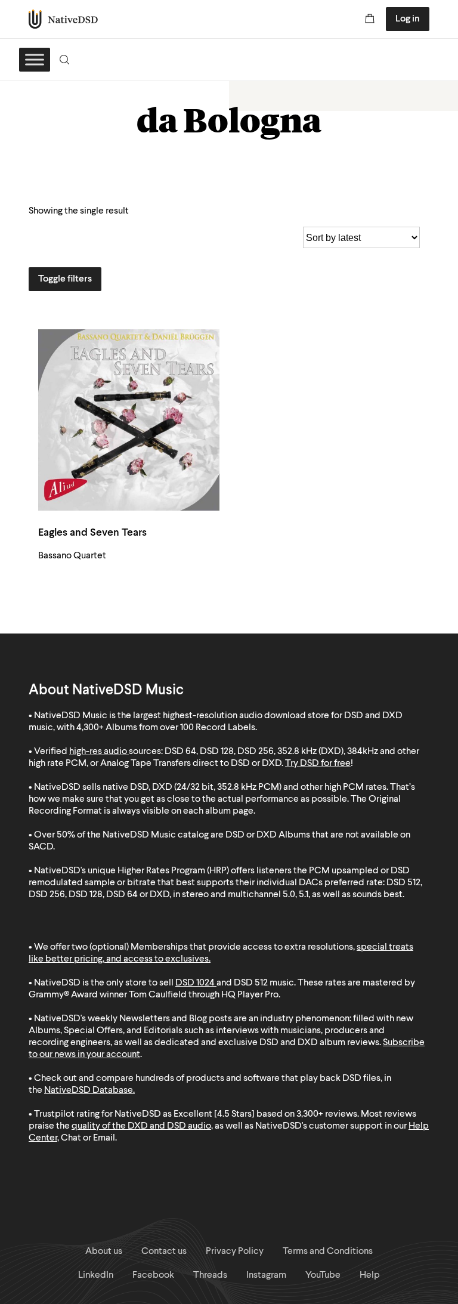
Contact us (164, 1251)
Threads (210, 1275)
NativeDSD (63, 19)
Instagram (266, 1275)
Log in (407, 19)
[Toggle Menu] (34, 59)
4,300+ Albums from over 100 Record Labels (165, 728)
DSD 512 (251, 983)
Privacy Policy (235, 1251)
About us (103, 1251)
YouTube (323, 1275)
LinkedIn (95, 1275)
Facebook (153, 1275)
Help (370, 1275)
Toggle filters (65, 279)
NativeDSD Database (88, 1090)
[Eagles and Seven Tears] (128, 420)
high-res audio (98, 751)
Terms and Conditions (328, 1251)
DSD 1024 (195, 983)
